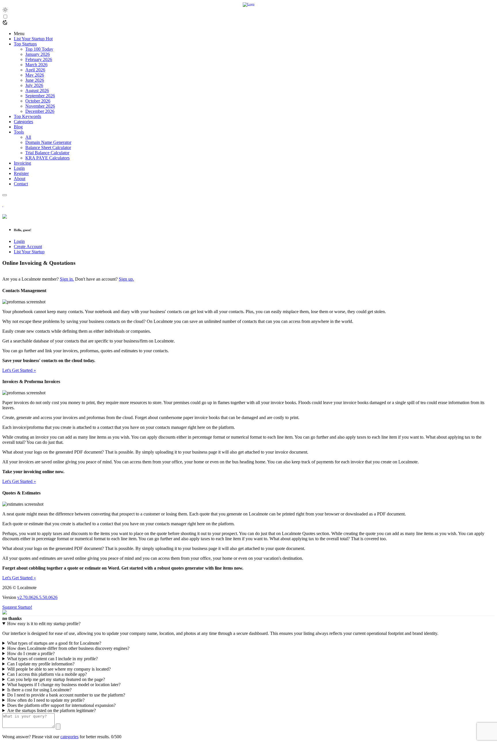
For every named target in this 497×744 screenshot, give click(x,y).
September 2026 (40, 95)
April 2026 (35, 69)
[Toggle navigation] (4, 195)
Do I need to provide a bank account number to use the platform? (66, 694)
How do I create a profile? (31, 653)
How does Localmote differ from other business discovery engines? (68, 648)
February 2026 (38, 59)
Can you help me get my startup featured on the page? (56, 679)
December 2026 (39, 111)
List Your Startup (29, 251)
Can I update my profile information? (40, 663)
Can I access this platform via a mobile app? (47, 674)
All (28, 137)
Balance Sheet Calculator (48, 147)
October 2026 (37, 100)
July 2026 (34, 85)
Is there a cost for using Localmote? (39, 689)
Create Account (28, 246)
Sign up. (126, 279)
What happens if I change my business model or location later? (64, 684)
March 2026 (36, 64)
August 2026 (37, 90)
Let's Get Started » (19, 370)
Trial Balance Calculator (47, 152)
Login (19, 241)
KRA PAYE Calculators (47, 157)
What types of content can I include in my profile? (52, 658)
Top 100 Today (39, 49)
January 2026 (37, 54)
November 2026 (40, 106)
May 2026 (34, 75)
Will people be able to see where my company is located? (59, 669)
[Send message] (58, 727)
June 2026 (34, 80)
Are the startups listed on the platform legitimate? (51, 710)
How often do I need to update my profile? (46, 700)
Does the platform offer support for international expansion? (61, 705)
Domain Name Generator (48, 142)
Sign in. (67, 279)
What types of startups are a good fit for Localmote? (54, 643)
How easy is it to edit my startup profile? (44, 623)
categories (69, 736)
